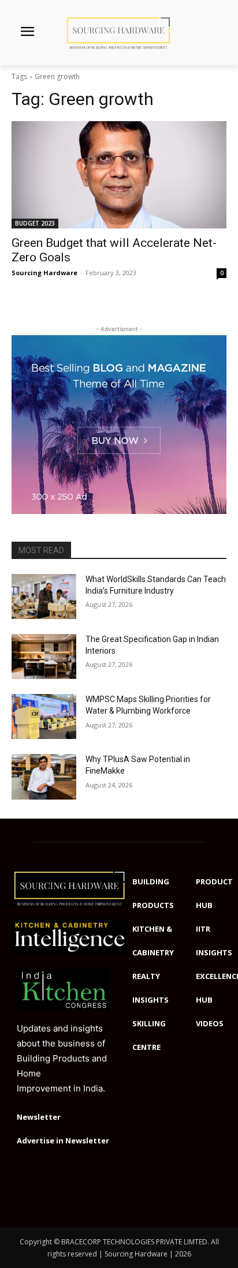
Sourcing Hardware (44, 272)
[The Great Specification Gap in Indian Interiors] (44, 656)
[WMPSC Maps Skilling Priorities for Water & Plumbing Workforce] (44, 716)
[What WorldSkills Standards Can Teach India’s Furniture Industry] (44, 596)
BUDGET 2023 (35, 223)
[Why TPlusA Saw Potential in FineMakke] (44, 776)
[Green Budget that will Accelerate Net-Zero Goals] (119, 174)
